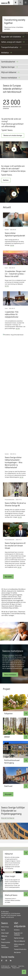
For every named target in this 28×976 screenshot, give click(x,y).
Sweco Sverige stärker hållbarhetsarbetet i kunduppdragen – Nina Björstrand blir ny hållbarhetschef (13, 462)
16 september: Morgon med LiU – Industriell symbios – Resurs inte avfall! (15, 273)
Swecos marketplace (9, 655)
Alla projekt (8, 794)
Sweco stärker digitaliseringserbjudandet (15, 234)
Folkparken (8, 713)
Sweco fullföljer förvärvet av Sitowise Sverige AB (15, 504)
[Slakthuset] (15, 775)
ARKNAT (7, 737)
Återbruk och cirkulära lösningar (13, 135)
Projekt (3, 939)
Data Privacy (13, 966)
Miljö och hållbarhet (19, 941)
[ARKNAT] (15, 726)
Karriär (3, 930)
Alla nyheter (8, 576)
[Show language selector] (15, 2)
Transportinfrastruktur (20, 949)
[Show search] (20, 2)
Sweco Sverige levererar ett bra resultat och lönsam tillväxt (15, 545)
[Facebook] (2, 960)
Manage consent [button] (15, 967)
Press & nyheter (5, 942)
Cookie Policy (21, 966)
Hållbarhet (4, 936)
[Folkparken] (15, 702)
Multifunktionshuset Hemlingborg (12, 761)
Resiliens (5, 180)
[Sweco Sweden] (5, 2)
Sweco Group (5, 927)
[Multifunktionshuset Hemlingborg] (15, 749)
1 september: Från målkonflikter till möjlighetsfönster (12, 314)
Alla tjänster (17, 952)
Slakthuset (8, 786)
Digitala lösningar (19, 938)
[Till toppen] (24, 972)
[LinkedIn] (11, 960)
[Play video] (14, 149)
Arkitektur (17, 930)
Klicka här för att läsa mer (7, 818)
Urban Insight (5, 933)
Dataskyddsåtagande (5, 967)
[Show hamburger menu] (25, 2)
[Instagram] (7, 960)
